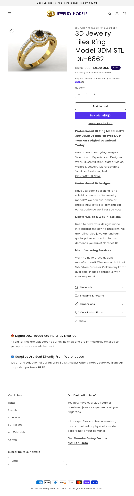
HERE (41, 367)
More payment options (101, 123)
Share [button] (82, 321)
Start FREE (14, 417)
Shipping (80, 72)
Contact (13, 439)
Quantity (79, 87)
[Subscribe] (63, 461)
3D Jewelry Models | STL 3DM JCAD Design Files (61, 488)
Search (12, 410)
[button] (9, 13)
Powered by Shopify (93, 488)
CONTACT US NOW (87, 176)
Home (11, 402)
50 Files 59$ (15, 424)
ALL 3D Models (16, 432)
